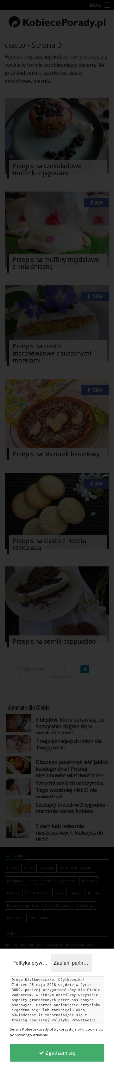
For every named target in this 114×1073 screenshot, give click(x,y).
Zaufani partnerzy (73, 962)
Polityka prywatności (31, 962)
